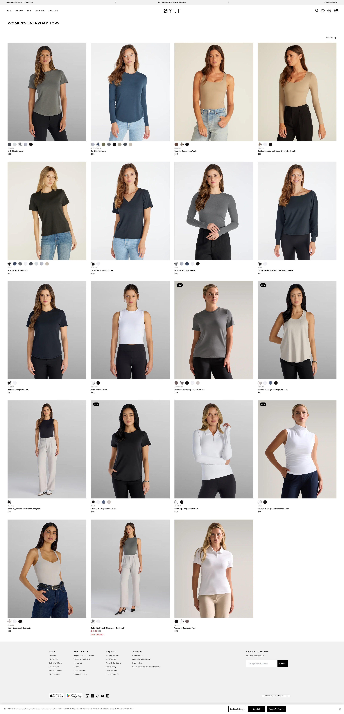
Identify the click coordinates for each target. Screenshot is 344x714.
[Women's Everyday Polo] (213, 569)
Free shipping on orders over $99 (172, 2)
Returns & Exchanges (82, 659)
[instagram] (87, 695)
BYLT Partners (54, 667)
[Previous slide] (115, 2)
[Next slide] (228, 2)
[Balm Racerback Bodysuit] (47, 569)
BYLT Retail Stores (55, 663)
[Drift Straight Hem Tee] (47, 211)
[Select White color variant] (265, 144)
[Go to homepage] (172, 10)
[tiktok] (97, 695)
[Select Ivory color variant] (130, 144)
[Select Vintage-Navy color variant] (98, 144)
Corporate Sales (80, 670)
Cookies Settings (237, 709)
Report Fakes (137, 663)
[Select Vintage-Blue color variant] (270, 383)
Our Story (52, 655)
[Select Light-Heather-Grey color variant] (15, 144)
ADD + (14, 136)
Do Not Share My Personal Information (146, 667)
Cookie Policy (137, 655)
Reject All (256, 709)
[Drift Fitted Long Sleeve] (213, 211)
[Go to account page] (329, 10)
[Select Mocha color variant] (176, 383)
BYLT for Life (53, 659)
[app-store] (56, 695)
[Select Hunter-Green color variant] (103, 144)
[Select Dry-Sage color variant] (120, 144)
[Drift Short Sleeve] (47, 92)
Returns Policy (111, 659)
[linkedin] (107, 695)
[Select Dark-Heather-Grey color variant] (9, 144)
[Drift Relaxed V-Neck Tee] (130, 211)
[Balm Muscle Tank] (130, 330)
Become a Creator (80, 674)
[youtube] (102, 695)
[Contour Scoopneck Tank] (213, 92)
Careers (76, 667)
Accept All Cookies (276, 709)
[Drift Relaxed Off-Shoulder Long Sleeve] (297, 211)
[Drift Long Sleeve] (130, 92)
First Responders (55, 670)
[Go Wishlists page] (323, 10)
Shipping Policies (112, 655)
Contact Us (78, 663)
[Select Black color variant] (31, 144)
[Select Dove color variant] (198, 383)
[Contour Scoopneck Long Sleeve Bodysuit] (297, 92)
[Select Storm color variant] (25, 144)
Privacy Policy (111, 667)
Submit (282, 663)
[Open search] (316, 10)
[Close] (340, 709)
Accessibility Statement (141, 659)
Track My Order (111, 670)
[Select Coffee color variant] (176, 144)
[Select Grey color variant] (20, 144)
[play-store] (74, 695)
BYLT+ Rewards (331, 2)
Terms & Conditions (113, 663)
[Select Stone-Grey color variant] (182, 383)
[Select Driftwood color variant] (182, 144)
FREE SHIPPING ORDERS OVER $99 (20, 2)
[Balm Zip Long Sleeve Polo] (213, 449)
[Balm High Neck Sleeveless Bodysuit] (47, 449)
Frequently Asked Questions (84, 655)
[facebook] (92, 695)
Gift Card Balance (112, 674)
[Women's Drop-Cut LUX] (47, 330)
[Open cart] (335, 10)
